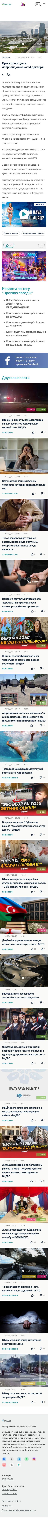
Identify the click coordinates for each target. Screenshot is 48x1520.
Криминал (7, 612)
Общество (7, 433)
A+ (9, 74)
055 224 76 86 (9, 1493)
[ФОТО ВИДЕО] (24, 398)
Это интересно (9, 494)
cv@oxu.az (7, 1478)
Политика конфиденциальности (19, 1510)
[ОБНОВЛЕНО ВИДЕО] (24, 1370)
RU (37, 4)
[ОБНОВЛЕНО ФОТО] (24, 1263)
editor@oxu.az (9, 1489)
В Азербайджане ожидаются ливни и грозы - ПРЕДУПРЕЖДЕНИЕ (22, 304)
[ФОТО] (24, 915)
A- (3, 74)
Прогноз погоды (11, 233)
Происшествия (10, 778)
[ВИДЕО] (24, 633)
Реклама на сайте (11, 1501)
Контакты (7, 1505)
